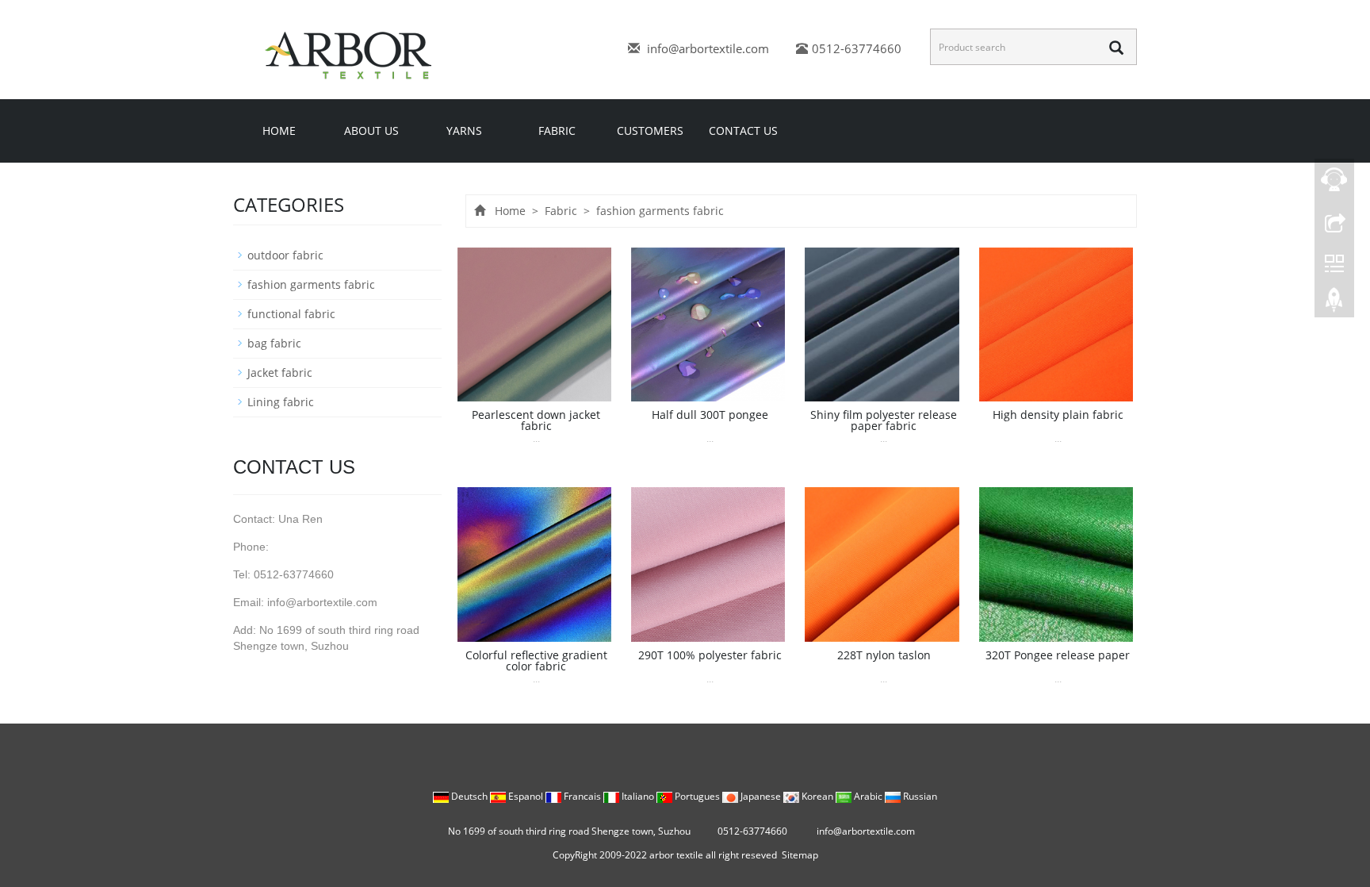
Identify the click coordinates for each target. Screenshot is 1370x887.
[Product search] (1116, 47)
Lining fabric (280, 401)
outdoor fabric (285, 255)
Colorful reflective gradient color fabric (536, 660)
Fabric (557, 130)
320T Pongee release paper (1057, 654)
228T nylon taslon (884, 654)
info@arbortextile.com (708, 48)
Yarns (464, 130)
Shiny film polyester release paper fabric (883, 420)
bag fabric (274, 343)
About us (371, 130)
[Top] (1334, 304)
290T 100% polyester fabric (710, 654)
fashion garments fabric (658, 210)
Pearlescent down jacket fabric (536, 420)
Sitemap (800, 855)
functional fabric (291, 313)
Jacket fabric (279, 372)
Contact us (743, 130)
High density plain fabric (1058, 414)
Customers (650, 130)
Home (279, 130)
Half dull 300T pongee (710, 414)
